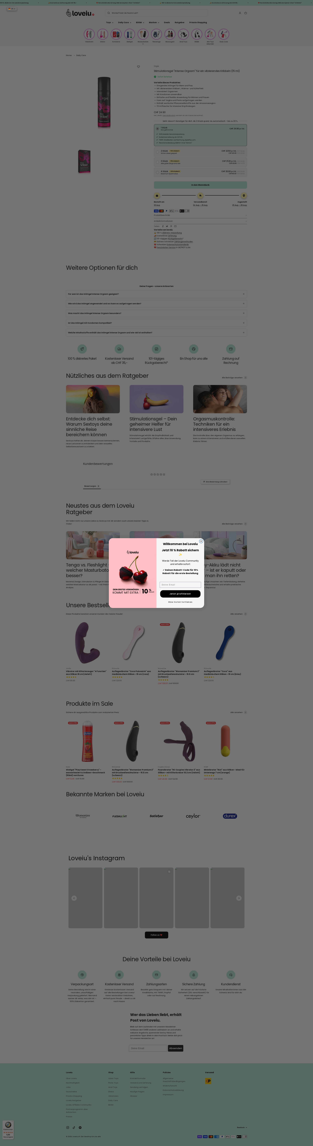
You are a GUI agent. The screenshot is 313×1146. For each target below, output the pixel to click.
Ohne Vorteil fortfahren (180, 602)
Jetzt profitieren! (180, 593)
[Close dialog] (201, 541)
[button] (11, 9)
